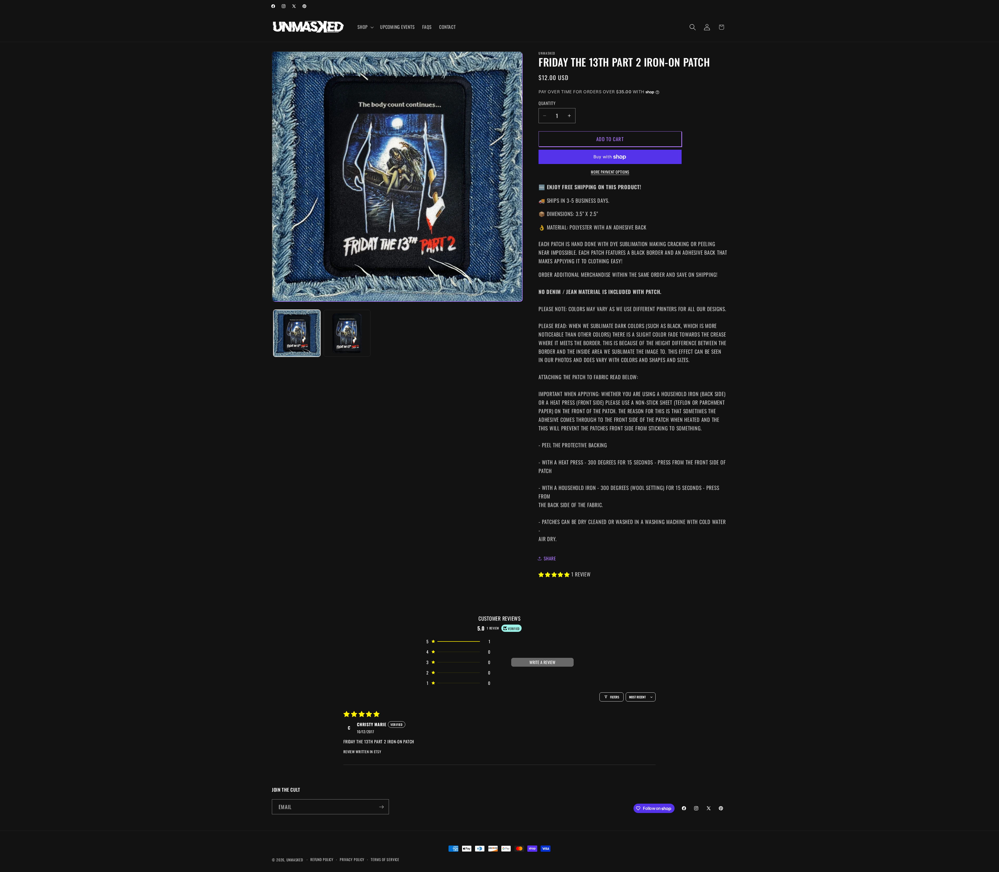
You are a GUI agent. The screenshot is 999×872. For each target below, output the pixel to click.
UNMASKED (294, 859)
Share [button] (550, 558)
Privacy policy (352, 859)
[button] (365, 27)
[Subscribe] (381, 806)
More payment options (610, 172)
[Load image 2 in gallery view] (347, 333)
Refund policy (322, 859)
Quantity (547, 103)
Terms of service (385, 859)
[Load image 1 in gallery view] (296, 333)
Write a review (542, 662)
